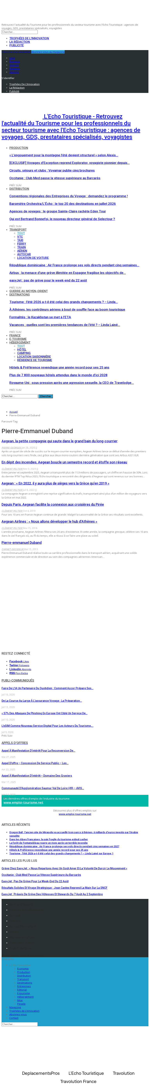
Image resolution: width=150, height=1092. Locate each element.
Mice (20, 1000)
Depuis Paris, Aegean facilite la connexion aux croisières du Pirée (53, 504)
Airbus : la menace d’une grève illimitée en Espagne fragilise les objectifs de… (67, 273)
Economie (23, 968)
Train (21, 247)
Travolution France (21, 942)
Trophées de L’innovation (24, 1011)
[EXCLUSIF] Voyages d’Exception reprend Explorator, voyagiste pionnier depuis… (69, 163)
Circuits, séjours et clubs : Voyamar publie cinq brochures (52, 170)
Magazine (15, 1007)
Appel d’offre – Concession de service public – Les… (35, 763)
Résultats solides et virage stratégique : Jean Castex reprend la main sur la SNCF (54, 887)
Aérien (22, 251)
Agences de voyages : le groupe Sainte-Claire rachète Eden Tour (57, 211)
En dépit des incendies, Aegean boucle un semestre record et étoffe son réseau (64, 462)
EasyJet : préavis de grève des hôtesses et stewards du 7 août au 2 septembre (52, 894)
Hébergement (19, 342)
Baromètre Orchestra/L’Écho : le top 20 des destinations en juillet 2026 (62, 204)
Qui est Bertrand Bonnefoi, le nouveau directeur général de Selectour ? (62, 219)
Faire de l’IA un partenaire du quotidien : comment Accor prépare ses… (47, 688)
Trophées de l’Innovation (29, 38)
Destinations (19, 294)
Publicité (16, 45)
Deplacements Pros (22, 937)
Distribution (19, 189)
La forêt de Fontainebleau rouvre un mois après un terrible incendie (48, 842)
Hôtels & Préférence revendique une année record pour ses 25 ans (59, 367)
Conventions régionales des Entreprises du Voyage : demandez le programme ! (68, 196)
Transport (18, 229)
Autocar (24, 254)
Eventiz (14, 931)
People (21, 1004)
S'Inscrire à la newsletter (16, 52)
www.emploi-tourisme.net (23, 802)
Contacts (15, 915)
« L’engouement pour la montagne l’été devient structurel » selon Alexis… (63, 155)
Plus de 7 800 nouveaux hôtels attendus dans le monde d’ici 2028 (58, 375)
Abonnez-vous (18, 1014)
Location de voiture (33, 258)
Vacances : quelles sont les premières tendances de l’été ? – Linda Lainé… (64, 325)
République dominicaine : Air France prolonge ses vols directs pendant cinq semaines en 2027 (64, 846)
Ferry (21, 244)
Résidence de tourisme (34, 360)
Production (18, 148)
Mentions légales (20, 904)
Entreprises (24, 986)
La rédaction (19, 42)
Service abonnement (22, 926)
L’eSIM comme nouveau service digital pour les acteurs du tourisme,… (47, 725)
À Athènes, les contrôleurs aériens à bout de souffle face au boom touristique (67, 309)
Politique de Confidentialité (26, 909)
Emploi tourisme (20, 948)
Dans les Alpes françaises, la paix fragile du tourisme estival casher (48, 839)
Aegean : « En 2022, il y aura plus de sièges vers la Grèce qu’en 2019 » (55, 483)
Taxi (20, 240)
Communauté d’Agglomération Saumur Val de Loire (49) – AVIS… (43, 788)
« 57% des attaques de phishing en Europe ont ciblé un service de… (45, 713)
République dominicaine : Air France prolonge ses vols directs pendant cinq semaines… (74, 265)
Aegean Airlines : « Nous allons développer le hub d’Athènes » (49, 521)
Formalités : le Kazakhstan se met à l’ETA (40, 317)
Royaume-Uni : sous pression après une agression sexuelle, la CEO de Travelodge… (71, 383)
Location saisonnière (34, 356)
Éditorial (22, 989)
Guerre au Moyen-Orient (28, 291)
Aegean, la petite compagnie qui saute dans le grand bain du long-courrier (60, 441)
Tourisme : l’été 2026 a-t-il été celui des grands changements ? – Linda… (63, 302)
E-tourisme (18, 339)
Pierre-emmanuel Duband (22, 543)
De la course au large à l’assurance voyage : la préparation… (42, 700)
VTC (20, 236)
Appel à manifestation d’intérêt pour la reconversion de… (38, 750)
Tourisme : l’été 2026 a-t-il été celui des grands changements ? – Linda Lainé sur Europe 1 (61, 853)
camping (24, 353)
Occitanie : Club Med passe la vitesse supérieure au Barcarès (54, 178)
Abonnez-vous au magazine (48, 52)
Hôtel (21, 349)
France (15, 335)
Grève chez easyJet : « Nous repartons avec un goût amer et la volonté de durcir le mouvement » (64, 868)
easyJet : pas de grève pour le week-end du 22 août (48, 280)
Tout (21, 233)
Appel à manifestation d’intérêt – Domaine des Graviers (37, 775)
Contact (13, 1018)
